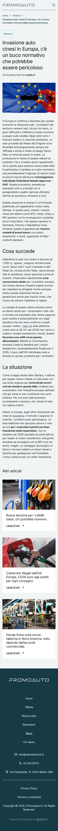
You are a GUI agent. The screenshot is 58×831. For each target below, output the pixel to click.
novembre (18, 415)
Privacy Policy (29, 788)
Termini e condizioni (29, 797)
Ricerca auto (29, 715)
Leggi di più (13, 525)
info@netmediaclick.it (31, 754)
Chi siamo (29, 742)
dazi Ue (27, 326)
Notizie (16, 15)
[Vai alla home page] (18, 5)
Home (29, 698)
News (29, 733)
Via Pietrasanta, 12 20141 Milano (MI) (31, 772)
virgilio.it (30, 75)
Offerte (29, 707)
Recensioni (29, 724)
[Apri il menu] (54, 5)
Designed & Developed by (23, 819)
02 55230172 (31, 763)
